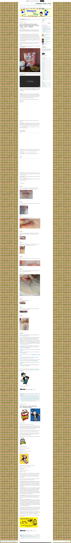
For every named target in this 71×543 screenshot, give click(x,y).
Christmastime (34, 396)
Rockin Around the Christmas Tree (25, 399)
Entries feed (44, 84)
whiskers (28, 400)
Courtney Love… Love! (45, 27)
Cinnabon (37, 396)
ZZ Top (35, 400)
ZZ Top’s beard (25, 352)
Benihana (28, 395)
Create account (44, 82)
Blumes (30, 395)
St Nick (23, 400)
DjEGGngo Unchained (45, 26)
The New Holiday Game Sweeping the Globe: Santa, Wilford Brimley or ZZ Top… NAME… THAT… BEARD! (30, 25)
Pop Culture (44, 75)
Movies (43, 72)
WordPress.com (44, 86)
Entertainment (30, 393)
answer (24, 395)
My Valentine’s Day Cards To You (46, 31)
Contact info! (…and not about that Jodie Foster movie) (32, 7)
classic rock (22, 397)
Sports (43, 77)
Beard (26, 395)
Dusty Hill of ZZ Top (33, 342)
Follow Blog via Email (46, 48)
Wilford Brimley (36, 360)
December (29, 397)
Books (43, 61)
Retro (43, 76)
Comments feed (44, 85)
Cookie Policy (14, 541)
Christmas (25, 393)
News (43, 74)
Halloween (44, 67)
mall (29, 398)
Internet (43, 70)
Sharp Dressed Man (36, 399)
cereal (24, 396)
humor (25, 398)
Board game (33, 395)
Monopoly (32, 398)
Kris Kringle (21, 363)
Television (44, 78)
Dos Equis (32, 397)
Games (33, 393)
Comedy (27, 393)
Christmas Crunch (30, 396)
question (38, 398)
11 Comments (38, 393)
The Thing (26, 400)
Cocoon (25, 397)
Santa (23, 365)
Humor (24, 394)
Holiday (22, 394)
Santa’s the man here (27, 347)
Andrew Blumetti (46, 39)
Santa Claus (27, 335)
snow (21, 400)
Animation (44, 59)
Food (43, 65)
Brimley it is (21, 350)
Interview (44, 71)
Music (43, 73)
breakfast (36, 395)
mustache (36, 398)
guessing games (35, 397)
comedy (27, 397)
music (34, 398)
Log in (43, 83)
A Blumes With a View (43, 3)
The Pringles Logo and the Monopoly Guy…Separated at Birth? (28, 406)
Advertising (44, 58)
